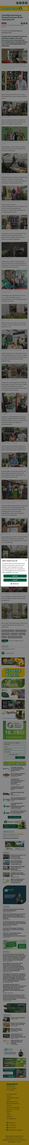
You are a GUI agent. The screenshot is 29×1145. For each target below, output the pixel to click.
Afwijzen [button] (15, 580)
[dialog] (14, 572)
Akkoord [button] (15, 576)
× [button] (25, 560)
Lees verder (15, 572)
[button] (14, 584)
